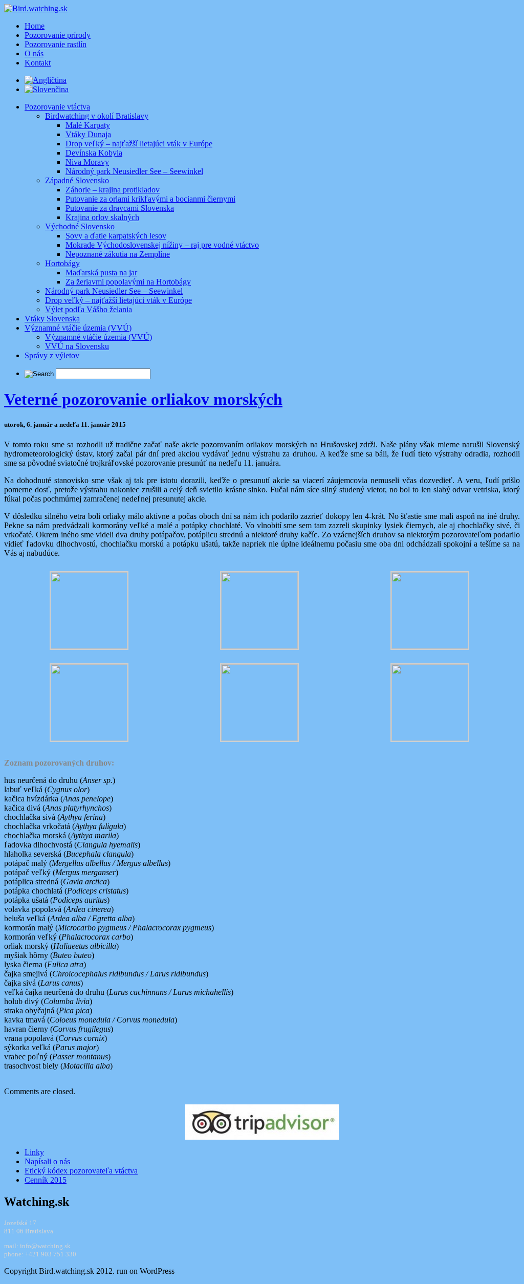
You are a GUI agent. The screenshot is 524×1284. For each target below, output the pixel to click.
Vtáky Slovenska (52, 318)
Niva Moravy (87, 162)
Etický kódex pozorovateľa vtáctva (81, 1170)
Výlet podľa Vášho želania (88, 309)
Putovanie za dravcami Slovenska (120, 208)
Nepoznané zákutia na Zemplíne (118, 254)
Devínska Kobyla (94, 152)
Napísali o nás (47, 1161)
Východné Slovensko (80, 226)
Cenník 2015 (46, 1180)
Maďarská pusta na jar (101, 272)
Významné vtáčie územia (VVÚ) (78, 327)
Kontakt (38, 62)
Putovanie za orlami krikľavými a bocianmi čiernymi (150, 198)
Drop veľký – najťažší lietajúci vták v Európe (139, 143)
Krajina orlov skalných (102, 217)
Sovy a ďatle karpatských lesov (116, 235)
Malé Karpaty (88, 125)
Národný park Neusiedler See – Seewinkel (134, 171)
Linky (34, 1152)
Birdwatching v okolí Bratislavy (96, 116)
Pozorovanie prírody (58, 35)
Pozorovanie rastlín (55, 44)
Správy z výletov (52, 355)
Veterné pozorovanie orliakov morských (143, 399)
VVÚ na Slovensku (77, 346)
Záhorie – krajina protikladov (113, 189)
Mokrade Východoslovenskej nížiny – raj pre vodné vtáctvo (162, 245)
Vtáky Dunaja (88, 134)
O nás (34, 53)
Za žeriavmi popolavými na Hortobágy (128, 281)
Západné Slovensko (77, 180)
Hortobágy (62, 263)
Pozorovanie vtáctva (57, 106)
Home (35, 25)
